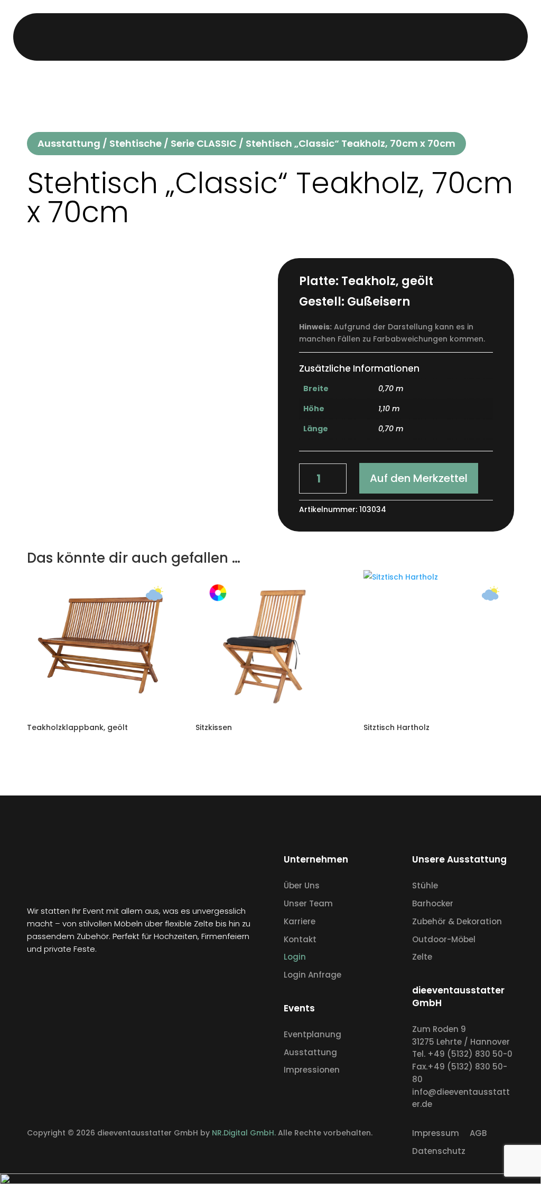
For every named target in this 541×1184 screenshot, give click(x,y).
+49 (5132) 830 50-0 (469, 1053)
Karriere (343, 36)
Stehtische (135, 143)
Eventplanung (206, 36)
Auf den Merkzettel (419, 478)
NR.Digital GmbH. (245, 1133)
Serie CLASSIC (204, 143)
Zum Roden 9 (439, 1029)
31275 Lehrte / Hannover (461, 1041)
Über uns (297, 36)
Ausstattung (255, 36)
